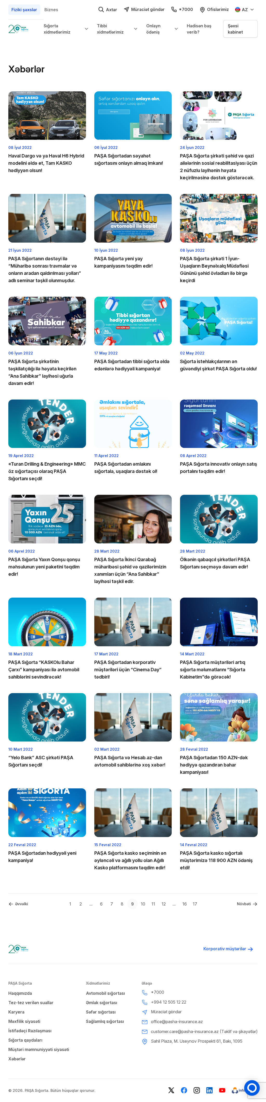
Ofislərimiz (218, 9)
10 (143, 904)
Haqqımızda (20, 993)
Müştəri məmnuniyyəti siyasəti (38, 1049)
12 (164, 904)
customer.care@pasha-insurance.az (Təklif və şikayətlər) (204, 1031)
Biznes (51, 9)
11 (153, 904)
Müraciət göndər (148, 9)
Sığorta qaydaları (25, 1040)
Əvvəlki (21, 904)
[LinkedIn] (209, 1090)
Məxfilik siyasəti (24, 1021)
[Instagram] (197, 1090)
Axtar (111, 9)
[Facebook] (184, 1090)
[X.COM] (171, 1090)
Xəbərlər (17, 1058)
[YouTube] (222, 1090)
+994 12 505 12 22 (168, 1002)
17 (195, 904)
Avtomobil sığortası (105, 993)
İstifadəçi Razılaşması (29, 1030)
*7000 (186, 9)
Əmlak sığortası (101, 1002)
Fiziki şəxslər (24, 9)
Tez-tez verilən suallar (31, 1002)
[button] (240, 29)
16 (184, 904)
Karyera (16, 1012)
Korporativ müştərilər (224, 948)
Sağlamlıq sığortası (105, 1021)
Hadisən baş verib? (199, 29)
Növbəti (244, 904)
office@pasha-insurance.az (177, 1021)
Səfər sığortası (101, 1012)
